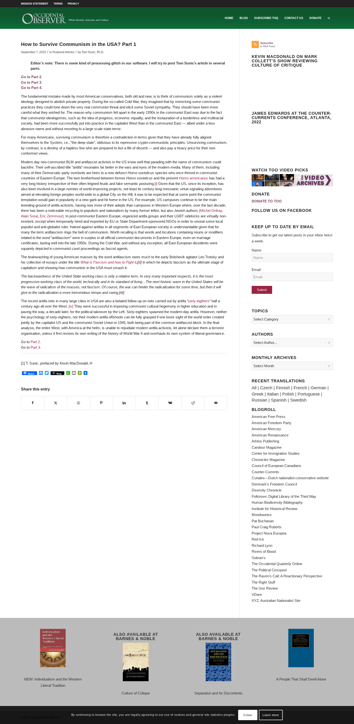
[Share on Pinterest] (101, 403)
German (318, 387)
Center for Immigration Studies (276, 453)
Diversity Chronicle (267, 490)
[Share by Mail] (215, 403)
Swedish (298, 400)
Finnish (283, 387)
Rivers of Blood (264, 551)
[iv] (71, 306)
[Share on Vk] (170, 403)
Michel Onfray (211, 210)
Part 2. (36, 342)
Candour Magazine (267, 447)
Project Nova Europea (269, 533)
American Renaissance (270, 435)
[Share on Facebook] (32, 403)
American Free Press (268, 417)
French (300, 387)
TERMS (58, 3)
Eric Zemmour (51, 216)
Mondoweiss (262, 515)
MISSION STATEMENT (34, 3)
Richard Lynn (262, 545)
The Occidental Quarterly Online (277, 564)
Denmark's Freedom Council (274, 484)
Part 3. (35, 347)
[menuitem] (36, 3)
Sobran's (259, 558)
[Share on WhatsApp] (78, 403)
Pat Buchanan (263, 521)
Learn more (270, 715)
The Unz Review (265, 588)
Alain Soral (29, 216)
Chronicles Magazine (268, 460)
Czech (266, 387)
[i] (156, 184)
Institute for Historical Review (274, 509)
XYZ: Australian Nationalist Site (276, 600)
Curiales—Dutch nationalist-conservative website (290, 478)
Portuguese (309, 394)
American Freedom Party (271, 423)
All (254, 387)
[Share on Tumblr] (147, 403)
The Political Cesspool (269, 570)
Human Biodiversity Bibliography (277, 502)
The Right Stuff (263, 582)
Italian (273, 394)
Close (247, 715)
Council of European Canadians (276, 466)
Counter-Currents (265, 472)
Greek (257, 394)
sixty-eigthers (198, 301)
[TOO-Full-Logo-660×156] (66, 18)
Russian (259, 400)
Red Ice (258, 539)
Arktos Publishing (265, 441)
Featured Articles (63, 52)
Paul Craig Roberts (267, 527)
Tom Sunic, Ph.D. (93, 52)
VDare (257, 594)
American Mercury (266, 429)
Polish (288, 394)
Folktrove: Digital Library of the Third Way (284, 496)
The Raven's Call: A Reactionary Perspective (287, 576)
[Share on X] (55, 403)
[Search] (329, 18)
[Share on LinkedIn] (124, 403)
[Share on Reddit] (193, 403)
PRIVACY (73, 3)
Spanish (279, 400)
